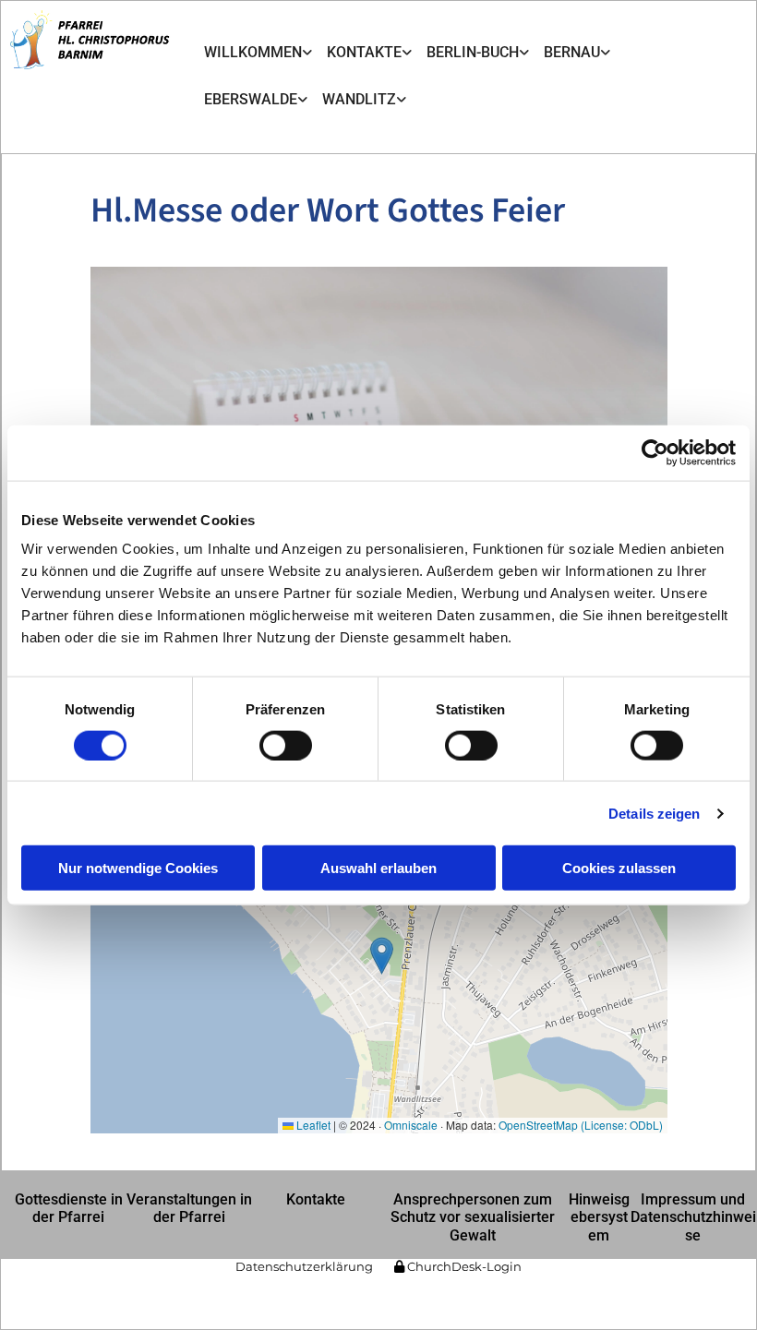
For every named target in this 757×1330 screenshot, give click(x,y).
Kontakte (364, 52)
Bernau (572, 52)
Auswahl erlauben (378, 868)
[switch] (285, 745)
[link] (258, 53)
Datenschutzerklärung (304, 1266)
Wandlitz (359, 99)
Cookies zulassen (619, 868)
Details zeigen (654, 813)
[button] (68, 1208)
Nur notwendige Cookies (138, 868)
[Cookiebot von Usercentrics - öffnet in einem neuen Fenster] (655, 452)
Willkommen (253, 52)
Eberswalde (250, 99)
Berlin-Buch (473, 52)
